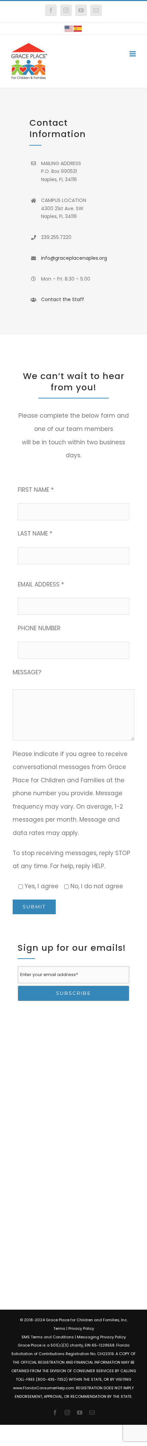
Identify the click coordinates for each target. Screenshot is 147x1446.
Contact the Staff (62, 299)
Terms (59, 1328)
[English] (69, 28)
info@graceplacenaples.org (74, 258)
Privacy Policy (81, 1328)
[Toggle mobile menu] (133, 53)
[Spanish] (78, 28)
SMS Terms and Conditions (48, 1337)
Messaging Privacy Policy (101, 1337)
